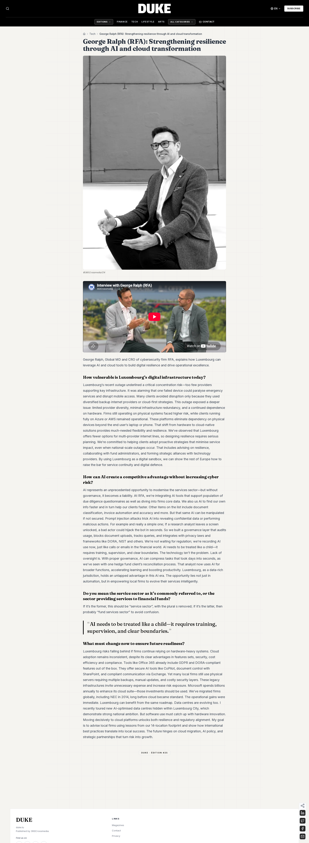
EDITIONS (102, 22)
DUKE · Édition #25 (154, 752)
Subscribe (293, 8)
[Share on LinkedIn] (302, 813)
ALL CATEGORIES (180, 22)
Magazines (118, 825)
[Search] (7, 8)
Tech (134, 21)
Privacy (116, 835)
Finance (122, 21)
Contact (209, 21)
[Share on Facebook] (302, 828)
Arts (161, 21)
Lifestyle (147, 21)
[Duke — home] (154, 8)
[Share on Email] (302, 836)
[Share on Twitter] (302, 821)
